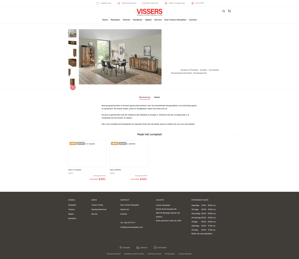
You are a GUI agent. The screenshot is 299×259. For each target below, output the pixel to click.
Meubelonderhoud (98, 209)
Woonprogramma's (200, 73)
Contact (193, 19)
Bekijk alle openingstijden (201, 234)
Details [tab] (157, 97)
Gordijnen (137, 19)
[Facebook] (125, 247)
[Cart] (229, 11)
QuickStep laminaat (154, 254)
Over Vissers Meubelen (175, 19)
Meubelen (115, 19)
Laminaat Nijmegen (185, 254)
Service (158, 19)
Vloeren (126, 19)
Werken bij (124, 209)
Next (159, 56)
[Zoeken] (223, 11)
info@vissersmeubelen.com (131, 227)
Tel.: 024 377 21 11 (127, 223)
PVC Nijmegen (170, 254)
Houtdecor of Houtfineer (190, 70)
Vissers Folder (97, 205)
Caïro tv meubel (74, 170)
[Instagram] (160, 247)
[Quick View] (91, 161)
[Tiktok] (175, 247)
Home (105, 19)
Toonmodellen (190, 34)
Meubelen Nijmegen (114, 254)
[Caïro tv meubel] (87, 153)
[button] (83, 161)
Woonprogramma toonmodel (207, 34)
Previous (81, 56)
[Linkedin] (142, 247)
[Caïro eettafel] (129, 153)
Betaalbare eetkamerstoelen (134, 254)
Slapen (148, 19)
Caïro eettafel (115, 170)
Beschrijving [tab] (144, 97)
